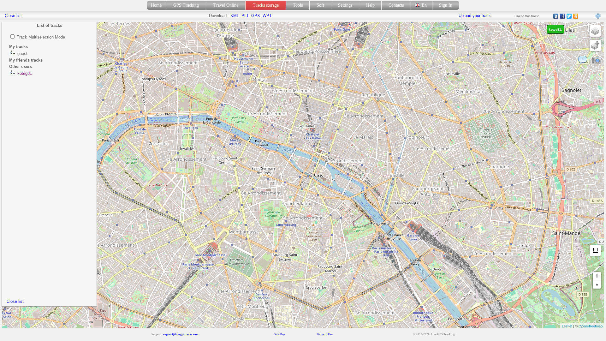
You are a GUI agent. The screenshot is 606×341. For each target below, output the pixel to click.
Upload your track (475, 15)
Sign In (446, 5)
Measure (595, 250)
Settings (345, 5)
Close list (15, 301)
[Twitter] (569, 16)
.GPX (255, 15)
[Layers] (595, 31)
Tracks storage (265, 5)
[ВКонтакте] (556, 16)
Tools (297, 5)
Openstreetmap (591, 325)
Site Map (279, 334)
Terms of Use (325, 334)
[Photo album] (597, 60)
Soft (320, 5)
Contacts (396, 5)
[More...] (598, 16)
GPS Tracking (186, 5)
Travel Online (226, 5)
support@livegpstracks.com (181, 334)
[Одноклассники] (576, 16)
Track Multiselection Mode (41, 37)
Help (370, 5)
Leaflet (567, 325)
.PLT (244, 15)
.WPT (266, 15)
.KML (234, 15)
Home (156, 5)
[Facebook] (562, 16)
